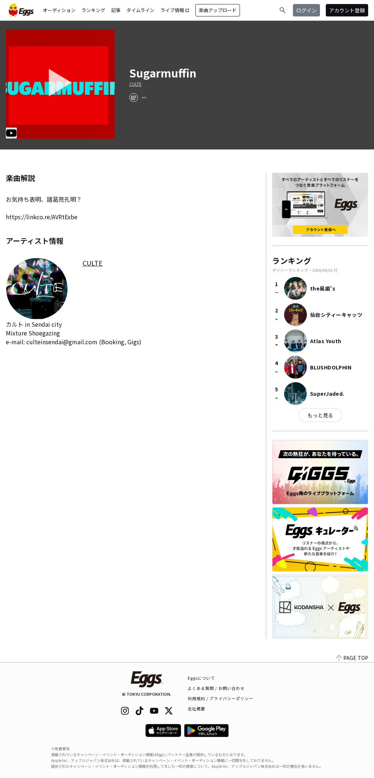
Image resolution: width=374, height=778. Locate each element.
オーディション (59, 10)
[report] (144, 97)
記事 (116, 10)
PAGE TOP (355, 657)
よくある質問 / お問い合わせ (216, 688)
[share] (133, 97)
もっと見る (320, 415)
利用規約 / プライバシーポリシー (221, 698)
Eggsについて (201, 678)
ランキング (93, 10)
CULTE (135, 84)
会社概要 (196, 708)
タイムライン (140, 10)
